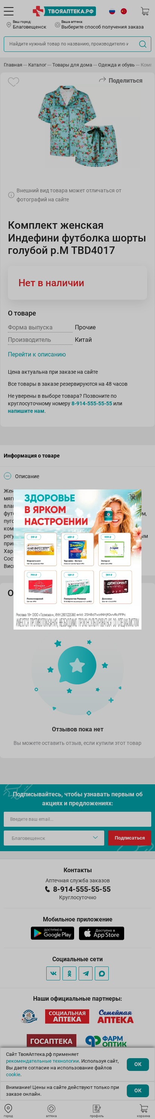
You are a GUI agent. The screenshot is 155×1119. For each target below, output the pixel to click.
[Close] (133, 497)
